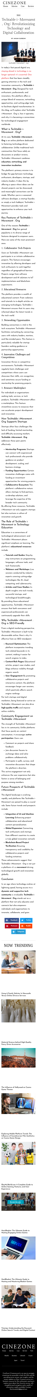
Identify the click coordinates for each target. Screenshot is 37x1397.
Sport (15, 1360)
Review (31, 6)
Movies (14, 6)
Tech (18, 15)
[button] (12, 920)
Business (14, 1355)
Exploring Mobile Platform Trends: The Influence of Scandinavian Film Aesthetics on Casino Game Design (17, 1136)
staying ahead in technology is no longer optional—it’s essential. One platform (16, 74)
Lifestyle (22, 1355)
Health (7, 1355)
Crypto (30, 1355)
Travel (22, 1360)
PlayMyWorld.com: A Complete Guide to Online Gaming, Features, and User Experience (17, 1187)
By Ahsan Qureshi (18, 38)
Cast (22, 6)
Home (5, 6)
